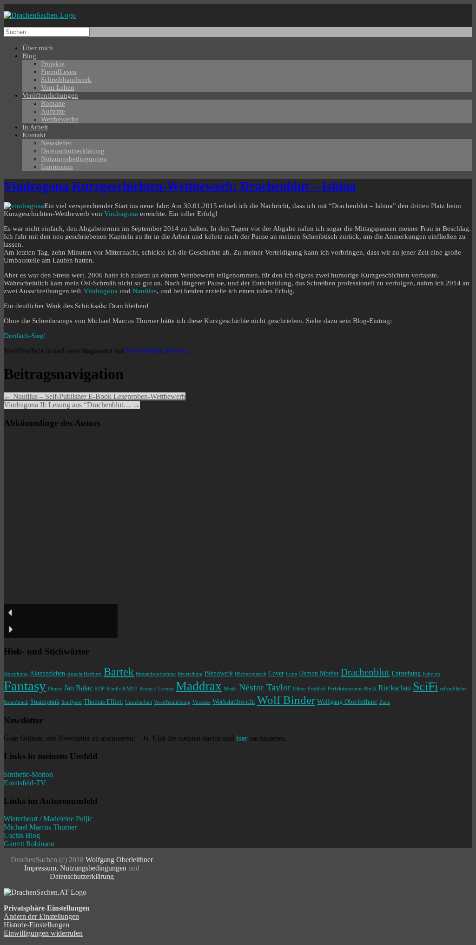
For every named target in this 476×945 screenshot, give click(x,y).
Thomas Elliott (103, 701)
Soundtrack (16, 702)
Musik (230, 688)
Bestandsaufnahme (156, 673)
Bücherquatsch (250, 673)
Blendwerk (219, 673)
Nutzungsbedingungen (74, 158)
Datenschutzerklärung (82, 876)
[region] (238, 537)
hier (241, 738)
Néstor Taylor (265, 687)
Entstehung (406, 673)
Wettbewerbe (60, 119)
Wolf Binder (286, 700)
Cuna (291, 673)
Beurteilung (190, 673)
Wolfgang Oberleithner (347, 701)
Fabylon (431, 673)
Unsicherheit (138, 702)
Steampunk (45, 701)
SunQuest (71, 702)
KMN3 (130, 688)
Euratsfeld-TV (25, 783)
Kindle (113, 688)
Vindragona (122, 213)
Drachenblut (144, 351)
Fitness (55, 688)
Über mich (37, 48)
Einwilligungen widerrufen (43, 933)
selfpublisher (453, 688)
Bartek (119, 672)
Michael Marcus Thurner (40, 827)
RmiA (370, 688)
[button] (61, 612)
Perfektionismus (345, 688)
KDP (99, 688)
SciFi (425, 686)
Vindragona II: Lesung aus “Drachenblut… (72, 405)
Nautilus (144, 291)
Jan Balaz (78, 687)
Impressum (57, 166)
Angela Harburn (84, 673)
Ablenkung (16, 673)
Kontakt (34, 135)
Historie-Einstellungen (36, 925)
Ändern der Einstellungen (41, 916)
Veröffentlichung (172, 702)
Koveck (147, 688)
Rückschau (394, 687)
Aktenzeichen (47, 673)
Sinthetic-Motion (28, 774)
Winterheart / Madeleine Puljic (48, 819)
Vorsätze (201, 702)
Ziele (384, 702)
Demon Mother (319, 673)
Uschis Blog (22, 835)
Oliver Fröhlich (309, 688)
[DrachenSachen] (40, 15)
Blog (29, 56)
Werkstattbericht (233, 701)
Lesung (166, 688)
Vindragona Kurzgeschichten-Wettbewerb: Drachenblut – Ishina (180, 186)
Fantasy (176, 351)
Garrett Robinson (29, 844)
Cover (276, 673)
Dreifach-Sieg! (25, 335)
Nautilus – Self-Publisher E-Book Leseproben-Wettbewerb (94, 396)
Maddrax (199, 686)
